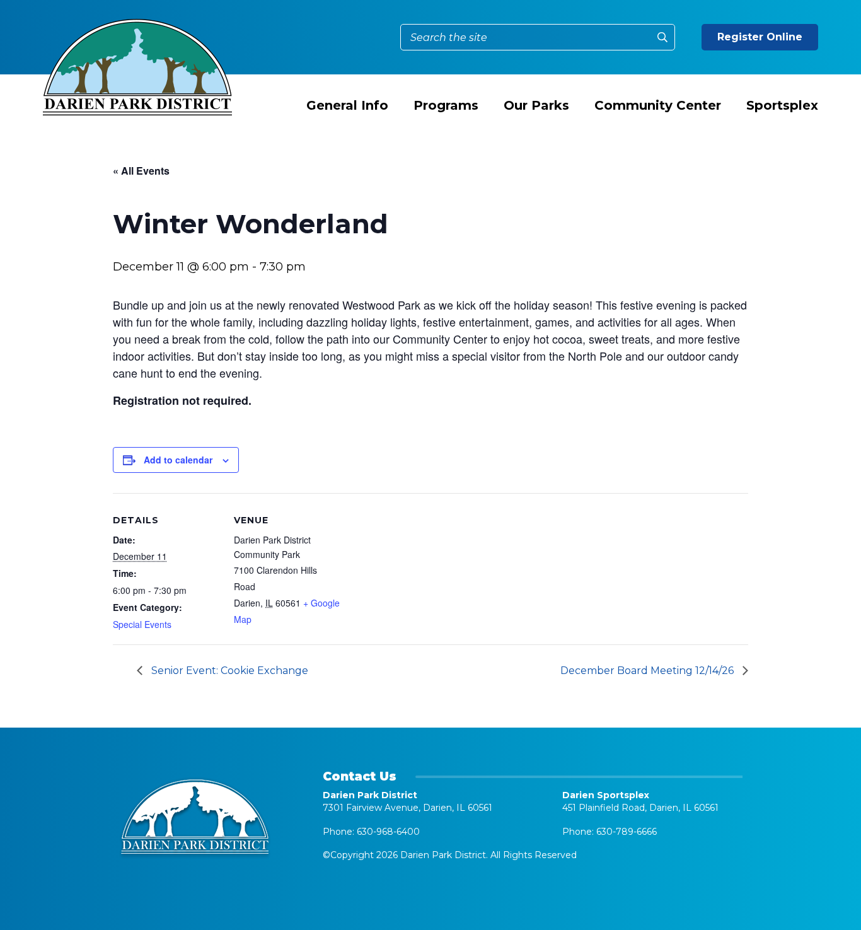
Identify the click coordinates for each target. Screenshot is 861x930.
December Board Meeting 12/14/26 (648, 671)
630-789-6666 (626, 831)
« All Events (141, 170)
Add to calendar (178, 459)
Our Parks (536, 105)
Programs (445, 105)
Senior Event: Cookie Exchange (228, 671)
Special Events (142, 624)
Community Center (657, 105)
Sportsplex (782, 105)
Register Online (759, 37)
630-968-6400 (388, 831)
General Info (347, 105)
